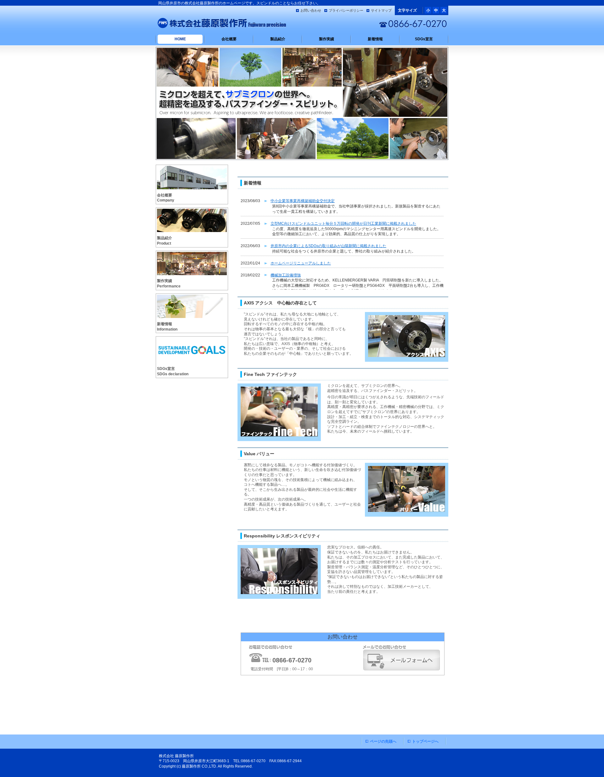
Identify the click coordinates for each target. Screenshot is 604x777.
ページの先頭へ (383, 741)
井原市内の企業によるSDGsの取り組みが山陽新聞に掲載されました (328, 246)
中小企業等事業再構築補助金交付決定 (303, 201)
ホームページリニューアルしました (301, 263)
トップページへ (425, 741)
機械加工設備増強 (286, 275)
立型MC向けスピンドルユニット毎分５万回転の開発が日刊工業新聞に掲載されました (343, 223)
